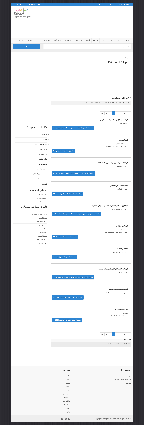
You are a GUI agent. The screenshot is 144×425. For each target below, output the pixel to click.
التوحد (45, 211)
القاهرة (128, 102)
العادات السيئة (43, 218)
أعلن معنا (21, 40)
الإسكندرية (111, 102)
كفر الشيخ (104, 102)
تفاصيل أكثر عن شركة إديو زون (64, 151)
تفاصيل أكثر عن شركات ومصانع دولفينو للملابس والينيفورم (73, 128)
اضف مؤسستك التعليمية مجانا (122, 380)
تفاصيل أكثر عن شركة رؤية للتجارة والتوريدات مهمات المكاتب (74, 277)
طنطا (121, 123)
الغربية (126, 123)
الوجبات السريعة (42, 236)
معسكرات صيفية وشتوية (39, 174)
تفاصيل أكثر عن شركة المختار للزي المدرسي (68, 194)
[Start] (128, 113)
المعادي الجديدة (117, 209)
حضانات (125, 144)
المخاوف (44, 229)
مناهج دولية (43, 149)
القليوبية (121, 102)
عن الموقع (128, 376)
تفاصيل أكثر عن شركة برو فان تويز (65, 237)
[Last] (102, 113)
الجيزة (116, 102)
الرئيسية (127, 40)
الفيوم (92, 102)
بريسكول (44, 139)
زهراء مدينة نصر (109, 232)
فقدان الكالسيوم (42, 240)
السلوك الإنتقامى (41, 222)
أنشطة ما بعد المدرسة (40, 179)
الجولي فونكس (42, 243)
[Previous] (124, 113)
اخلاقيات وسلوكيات (41, 198)
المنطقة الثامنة (109, 146)
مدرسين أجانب (43, 164)
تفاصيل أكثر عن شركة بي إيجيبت (65, 257)
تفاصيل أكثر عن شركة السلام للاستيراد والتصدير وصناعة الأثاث (74, 173)
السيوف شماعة (115, 316)
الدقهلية (97, 102)
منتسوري (44, 134)
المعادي (119, 189)
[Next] (106, 113)
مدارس (118, 144)
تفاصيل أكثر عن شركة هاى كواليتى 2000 (68, 320)
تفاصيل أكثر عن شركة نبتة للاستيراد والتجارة (68, 297)
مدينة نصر (119, 146)
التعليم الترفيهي (42, 169)
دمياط (87, 102)
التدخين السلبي (42, 225)
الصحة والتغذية (42, 202)
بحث (25, 46)
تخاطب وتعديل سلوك (41, 144)
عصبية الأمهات (42, 232)
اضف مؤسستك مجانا (32, 4)
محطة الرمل (116, 252)
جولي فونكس (43, 159)
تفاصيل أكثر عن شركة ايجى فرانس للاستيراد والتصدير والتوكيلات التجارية (77, 214)
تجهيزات (122, 58)
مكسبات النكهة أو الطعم (39, 215)
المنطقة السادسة (109, 293)
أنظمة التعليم (43, 195)
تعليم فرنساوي (42, 154)
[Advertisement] (84, 22)
